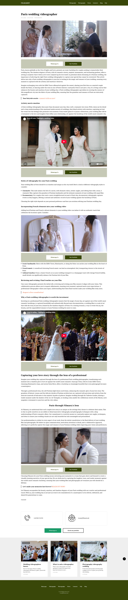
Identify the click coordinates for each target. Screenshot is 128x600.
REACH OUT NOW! (58, 487)
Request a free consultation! (33, 292)
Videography (72, 3)
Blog (101, 3)
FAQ (106, 3)
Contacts (95, 3)
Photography (81, 3)
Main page (44, 586)
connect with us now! (47, 98)
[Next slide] (124, 558)
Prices (89, 3)
